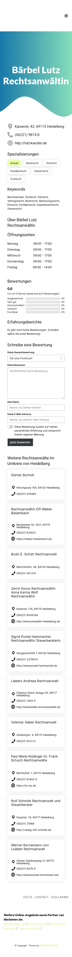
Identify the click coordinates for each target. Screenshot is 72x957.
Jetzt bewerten (20, 442)
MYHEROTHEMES (49, 945)
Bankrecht (32, 163)
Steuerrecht (41, 171)
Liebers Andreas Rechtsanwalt (35, 681)
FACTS (27, 897)
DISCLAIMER (59, 897)
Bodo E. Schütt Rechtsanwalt (34, 554)
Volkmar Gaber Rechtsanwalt (33, 722)
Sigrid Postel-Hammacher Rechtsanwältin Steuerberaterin (36, 638)
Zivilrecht (15, 178)
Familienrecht (18, 171)
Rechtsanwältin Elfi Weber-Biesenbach (32, 511)
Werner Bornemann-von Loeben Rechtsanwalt (30, 847)
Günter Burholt (22, 475)
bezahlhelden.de (14, 924)
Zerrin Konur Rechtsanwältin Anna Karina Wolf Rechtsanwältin (33, 592)
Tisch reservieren (29, 928)
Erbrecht (51, 163)
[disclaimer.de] (31, 16)
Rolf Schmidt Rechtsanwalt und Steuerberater (35, 803)
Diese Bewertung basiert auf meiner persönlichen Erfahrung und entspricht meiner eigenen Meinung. (37, 430)
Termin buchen (37, 924)
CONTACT (42, 897)
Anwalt (14, 163)
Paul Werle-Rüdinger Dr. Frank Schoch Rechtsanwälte (34, 758)
